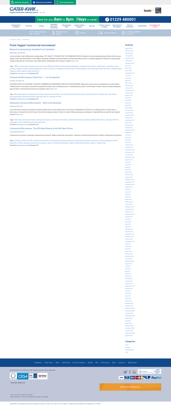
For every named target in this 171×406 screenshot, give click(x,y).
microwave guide (16, 97)
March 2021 (128, 68)
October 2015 (129, 155)
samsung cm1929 (55, 97)
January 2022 (129, 56)
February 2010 (129, 303)
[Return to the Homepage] (27, 12)
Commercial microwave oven (54, 94)
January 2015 (129, 177)
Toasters (127, 347)
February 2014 (129, 202)
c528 (15, 120)
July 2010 (128, 291)
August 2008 (128, 335)
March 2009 (128, 323)
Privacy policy (105, 363)
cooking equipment (35, 69)
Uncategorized (22, 73)
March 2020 (128, 70)
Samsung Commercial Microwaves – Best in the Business (35, 103)
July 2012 (128, 244)
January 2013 (129, 231)
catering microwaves (43, 120)
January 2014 (129, 204)
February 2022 (129, 53)
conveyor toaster (15, 69)
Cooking (25, 69)
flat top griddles (81, 69)
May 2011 (128, 271)
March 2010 (128, 301)
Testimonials (66, 363)
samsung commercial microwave (34, 122)
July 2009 (128, 320)
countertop (60, 69)
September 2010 (130, 286)
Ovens (127, 345)
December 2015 (129, 150)
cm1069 (23, 141)
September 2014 (130, 184)
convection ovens (112, 66)
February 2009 (129, 325)
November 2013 (129, 209)
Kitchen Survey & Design (61, 33)
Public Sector (49, 363)
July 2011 (128, 266)
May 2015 (128, 167)
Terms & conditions (79, 363)
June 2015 (128, 164)
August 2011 (128, 263)
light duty (99, 69)
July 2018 (128, 98)
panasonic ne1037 (111, 141)
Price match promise (67, 2)
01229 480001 (123, 19)
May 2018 (128, 103)
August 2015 (128, 160)
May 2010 (128, 296)
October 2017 (129, 117)
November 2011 (129, 256)
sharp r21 (93, 143)
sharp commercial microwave (79, 143)
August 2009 (128, 318)
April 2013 (128, 226)
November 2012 (129, 236)
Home (19, 39)
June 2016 (128, 137)
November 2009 (129, 311)
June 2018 (128, 100)
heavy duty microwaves (90, 94)
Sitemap (90, 363)
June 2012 (128, 246)
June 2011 (128, 268)
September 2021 (130, 63)
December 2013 (129, 207)
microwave (106, 69)
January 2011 (129, 281)
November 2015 (129, 152)
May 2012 (128, 249)
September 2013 (130, 214)
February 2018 (129, 110)
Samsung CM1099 (28, 97)
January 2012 (129, 254)
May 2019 (128, 80)
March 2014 (128, 199)
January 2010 (129, 306)
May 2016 (128, 140)
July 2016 (128, 135)
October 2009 (129, 313)
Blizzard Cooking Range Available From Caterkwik (32, 49)
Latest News (25, 39)
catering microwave (29, 120)
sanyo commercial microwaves (58, 143)
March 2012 (128, 251)
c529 (19, 120)
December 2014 (129, 179)
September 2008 (130, 333)
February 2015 (129, 174)
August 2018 (128, 95)
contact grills (101, 66)
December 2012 (129, 234)
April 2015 (128, 169)
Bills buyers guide (20, 94)
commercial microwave (35, 94)
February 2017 (129, 125)
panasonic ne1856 (16, 143)
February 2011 (129, 278)
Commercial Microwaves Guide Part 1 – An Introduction (35, 77)
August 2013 (128, 216)
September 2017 (130, 120)
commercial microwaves (87, 66)
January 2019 (129, 88)
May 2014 (128, 194)
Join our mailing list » (130, 387)
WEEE (57, 363)
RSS (96, 363)
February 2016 (129, 145)
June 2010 (128, 293)
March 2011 (128, 276)
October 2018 (129, 93)
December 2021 (129, 58)
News (114, 363)
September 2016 (130, 130)
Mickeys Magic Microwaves (95, 120)
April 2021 (128, 65)
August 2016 (128, 132)
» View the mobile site (17, 383)
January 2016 (129, 147)
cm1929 (29, 141)
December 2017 (129, 115)
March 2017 (128, 122)
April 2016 (128, 142)
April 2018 (128, 105)
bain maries (40, 66)
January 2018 (129, 112)
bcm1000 (47, 66)
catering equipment (71, 66)
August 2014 (128, 187)
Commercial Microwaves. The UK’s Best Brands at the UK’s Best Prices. (41, 128)
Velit (126, 352)
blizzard (61, 66)
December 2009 (129, 308)
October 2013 (129, 212)
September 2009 (130, 315)
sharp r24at (101, 143)
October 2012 (129, 239)
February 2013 (129, 229)
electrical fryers (69, 69)
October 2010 (129, 283)
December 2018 (129, 90)
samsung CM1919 (42, 97)
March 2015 (128, 172)
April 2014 (128, 197)
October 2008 (129, 330)
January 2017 (129, 127)
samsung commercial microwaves (35, 143)
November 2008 (129, 328)
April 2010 (128, 298)
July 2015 (128, 162)
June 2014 (128, 192)
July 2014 (128, 189)
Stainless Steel (15, 71)
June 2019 (128, 78)
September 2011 (130, 261)
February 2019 (129, 85)
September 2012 (130, 241)
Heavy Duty (91, 69)
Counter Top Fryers (48, 69)
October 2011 (129, 259)
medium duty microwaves (107, 94)
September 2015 (130, 157)
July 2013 (128, 219)
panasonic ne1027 (98, 141)
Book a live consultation (44, 2)
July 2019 (128, 75)
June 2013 (128, 221)
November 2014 (129, 182)
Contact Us (121, 363)
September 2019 (130, 73)
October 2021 (129, 60)
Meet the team (132, 363)
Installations (38, 363)
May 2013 (128, 224)
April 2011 (128, 273)
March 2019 (128, 83)
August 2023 (128, 48)
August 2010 (128, 288)
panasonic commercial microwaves (79, 141)
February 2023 (129, 51)
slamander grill (116, 69)
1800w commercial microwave (24, 66)
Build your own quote (21, 2)
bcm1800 (55, 66)
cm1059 (16, 141)
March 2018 (128, 108)
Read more (74, 61)
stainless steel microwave (30, 71)
